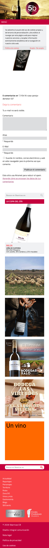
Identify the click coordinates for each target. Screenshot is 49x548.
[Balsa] (24, 223)
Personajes (7, 484)
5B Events (7, 505)
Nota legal (7, 535)
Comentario (8, 115)
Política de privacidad (12, 540)
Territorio (6, 487)
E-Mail (5, 146)
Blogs (5, 502)
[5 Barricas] (32, 9)
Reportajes (7, 481)
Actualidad (7, 478)
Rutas (5, 490)
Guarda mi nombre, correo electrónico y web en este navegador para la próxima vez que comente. (24, 161)
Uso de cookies (9, 545)
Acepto (32, 48)
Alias (5, 135)
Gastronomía (8, 499)
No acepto (40, 48)
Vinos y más (8, 496)
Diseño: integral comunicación (16, 529)
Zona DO (6, 493)
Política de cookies (12, 48)
